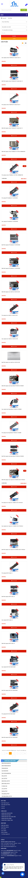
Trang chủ (4, 18)
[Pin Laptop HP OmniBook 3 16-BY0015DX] (14, 192)
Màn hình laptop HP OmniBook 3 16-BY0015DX (11, 268)
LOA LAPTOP (4, 788)
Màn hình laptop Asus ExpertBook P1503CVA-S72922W (13, 385)
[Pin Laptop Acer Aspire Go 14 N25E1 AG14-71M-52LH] (14, 496)
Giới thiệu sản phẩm (5, 804)
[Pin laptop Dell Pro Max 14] (14, 567)
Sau (25, 753)
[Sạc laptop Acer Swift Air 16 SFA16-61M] (14, 332)
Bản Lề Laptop (4, 832)
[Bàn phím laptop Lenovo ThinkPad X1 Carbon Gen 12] (14, 75)
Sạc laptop (3, 830)
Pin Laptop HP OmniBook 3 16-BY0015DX (10, 197)
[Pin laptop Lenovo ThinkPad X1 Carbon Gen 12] (14, 98)
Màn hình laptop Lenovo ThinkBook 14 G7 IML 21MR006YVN (13, 151)
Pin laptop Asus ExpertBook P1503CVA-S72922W (11, 432)
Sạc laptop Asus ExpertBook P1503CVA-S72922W (11, 409)
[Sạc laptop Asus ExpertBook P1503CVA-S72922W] (14, 403)
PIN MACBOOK (5, 768)
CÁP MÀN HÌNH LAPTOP (7, 796)
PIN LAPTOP (4, 775)
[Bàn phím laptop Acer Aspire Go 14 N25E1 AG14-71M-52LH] (14, 543)
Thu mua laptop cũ (5, 834)
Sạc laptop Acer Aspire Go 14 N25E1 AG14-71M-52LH (12, 526)
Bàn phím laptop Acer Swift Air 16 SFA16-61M (11, 362)
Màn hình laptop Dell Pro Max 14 (8, 643)
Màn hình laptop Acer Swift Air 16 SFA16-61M (11, 291)
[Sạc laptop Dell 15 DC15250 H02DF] (14, 661)
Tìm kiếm (14, 36)
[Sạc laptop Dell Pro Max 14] (14, 614)
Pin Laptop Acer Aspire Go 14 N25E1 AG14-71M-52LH (12, 502)
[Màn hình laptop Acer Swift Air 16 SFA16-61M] (14, 286)
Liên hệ (2, 808)
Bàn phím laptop (5, 827)
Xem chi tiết (14, 65)
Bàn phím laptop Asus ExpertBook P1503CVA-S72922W (13, 456)
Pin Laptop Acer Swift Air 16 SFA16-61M (9, 315)
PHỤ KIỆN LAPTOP (5, 793)
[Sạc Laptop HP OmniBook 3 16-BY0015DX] (14, 215)
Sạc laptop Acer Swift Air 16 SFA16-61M (10, 338)
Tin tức (3, 806)
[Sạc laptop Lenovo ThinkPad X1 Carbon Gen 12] (14, 51)
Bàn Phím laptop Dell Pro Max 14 (8, 596)
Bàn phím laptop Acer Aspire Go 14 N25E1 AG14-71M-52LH (13, 549)
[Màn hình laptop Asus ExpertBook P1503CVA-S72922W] (14, 379)
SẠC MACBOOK (5, 770)
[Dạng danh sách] (22, 43)
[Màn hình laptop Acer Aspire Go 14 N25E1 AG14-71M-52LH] (14, 473)
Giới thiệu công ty (5, 802)
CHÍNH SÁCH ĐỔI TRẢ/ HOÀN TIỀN (8, 816)
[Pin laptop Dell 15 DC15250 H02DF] (14, 708)
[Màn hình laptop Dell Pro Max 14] (14, 637)
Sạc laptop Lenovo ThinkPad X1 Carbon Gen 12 (11, 57)
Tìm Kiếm (24, 9)
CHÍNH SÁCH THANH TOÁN (7, 820)
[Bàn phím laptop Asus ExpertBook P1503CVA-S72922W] (14, 450)
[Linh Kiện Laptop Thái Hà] (14, 3)
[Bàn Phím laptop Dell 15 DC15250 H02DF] (14, 684)
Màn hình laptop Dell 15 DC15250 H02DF (10, 737)
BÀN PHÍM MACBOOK (6, 765)
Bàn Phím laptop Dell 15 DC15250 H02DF (10, 690)
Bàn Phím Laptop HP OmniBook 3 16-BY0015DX (11, 244)
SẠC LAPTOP (4, 778)
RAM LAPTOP (4, 791)
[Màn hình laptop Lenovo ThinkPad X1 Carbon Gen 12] (14, 122)
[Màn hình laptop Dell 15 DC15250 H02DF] (14, 731)
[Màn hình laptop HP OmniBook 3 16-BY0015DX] (14, 262)
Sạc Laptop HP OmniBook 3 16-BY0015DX (10, 221)
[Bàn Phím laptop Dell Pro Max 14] (14, 590)
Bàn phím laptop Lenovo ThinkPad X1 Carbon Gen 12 (12, 81)
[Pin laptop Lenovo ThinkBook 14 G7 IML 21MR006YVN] (14, 169)
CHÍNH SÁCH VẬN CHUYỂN (6, 813)
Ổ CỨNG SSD (4, 786)
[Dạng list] (25, 43)
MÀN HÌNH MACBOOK (6, 763)
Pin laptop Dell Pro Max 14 (7, 573)
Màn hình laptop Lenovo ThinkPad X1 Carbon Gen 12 (12, 128)
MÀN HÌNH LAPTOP (6, 781)
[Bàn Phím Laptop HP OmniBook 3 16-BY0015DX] (14, 239)
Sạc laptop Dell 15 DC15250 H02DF (8, 666)
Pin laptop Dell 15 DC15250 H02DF (8, 713)
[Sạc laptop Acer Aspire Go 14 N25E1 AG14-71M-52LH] (14, 520)
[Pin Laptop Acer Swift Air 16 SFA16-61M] (14, 309)
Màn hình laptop (5, 825)
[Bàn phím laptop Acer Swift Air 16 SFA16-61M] (14, 356)
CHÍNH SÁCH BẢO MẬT (6, 815)
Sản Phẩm (10, 18)
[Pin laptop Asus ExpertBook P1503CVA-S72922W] (14, 426)
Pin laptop (3, 828)
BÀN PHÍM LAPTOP (6, 783)
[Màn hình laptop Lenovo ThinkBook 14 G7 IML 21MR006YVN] (14, 145)
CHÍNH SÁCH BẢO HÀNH (6, 818)
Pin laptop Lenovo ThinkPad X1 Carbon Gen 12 (11, 104)
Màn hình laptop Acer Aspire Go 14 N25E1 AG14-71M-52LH (13, 479)
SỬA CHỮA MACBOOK (6, 773)
